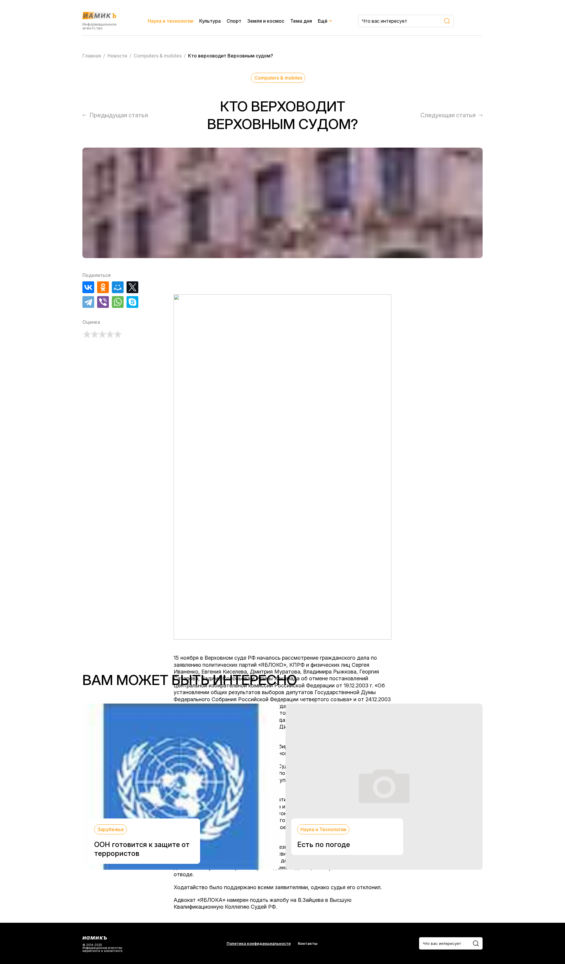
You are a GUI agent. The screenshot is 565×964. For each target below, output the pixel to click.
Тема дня (301, 21)
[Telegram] (88, 302)
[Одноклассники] (103, 287)
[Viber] (103, 302)
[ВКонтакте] (88, 287)
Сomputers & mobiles (278, 78)
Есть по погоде (323, 844)
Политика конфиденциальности (259, 943)
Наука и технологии (170, 21)
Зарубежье (110, 829)
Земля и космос (265, 21)
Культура (210, 21)
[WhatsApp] (118, 302)
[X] (132, 287)
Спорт (234, 21)
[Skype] (132, 302)
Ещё (323, 21)
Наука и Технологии (323, 829)
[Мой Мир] (118, 287)
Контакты (308, 943)
